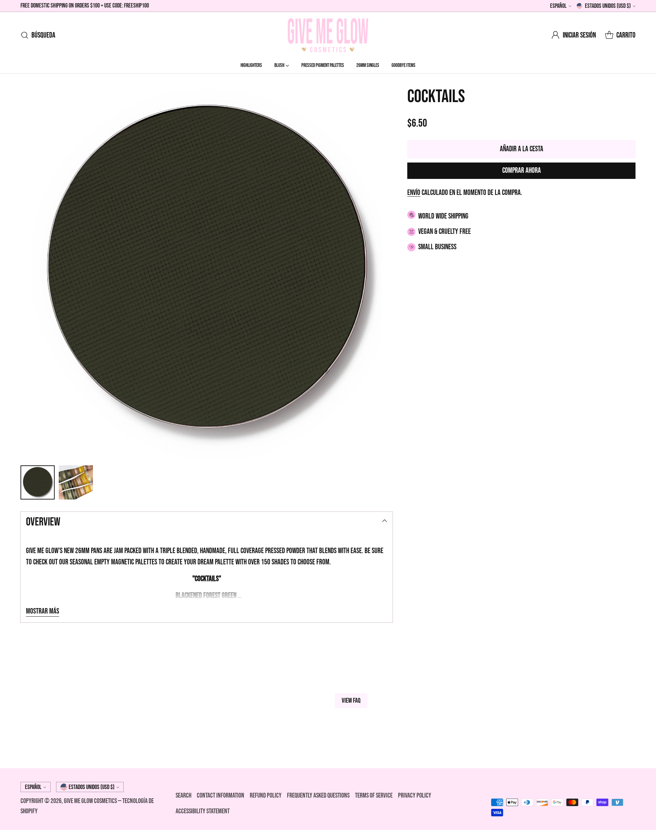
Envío (413, 192)
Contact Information (220, 795)
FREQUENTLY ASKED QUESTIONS (318, 795)
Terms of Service (374, 795)
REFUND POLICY (266, 795)
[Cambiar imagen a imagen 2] (76, 482)
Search (183, 795)
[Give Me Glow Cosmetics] (328, 35)
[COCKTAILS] (206, 273)
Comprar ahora (521, 170)
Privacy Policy (414, 795)
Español (558, 6)
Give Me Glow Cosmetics (91, 801)
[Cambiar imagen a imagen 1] (37, 482)
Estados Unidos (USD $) (608, 6)
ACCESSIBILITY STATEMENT (203, 811)
